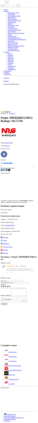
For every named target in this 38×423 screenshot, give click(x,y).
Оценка (3, 284)
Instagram (5, 253)
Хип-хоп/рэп (12, 31)
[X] (9, 170)
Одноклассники (7, 247)
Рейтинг (6, 72)
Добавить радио (11, 414)
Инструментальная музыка (16, 46)
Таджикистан (12, 66)
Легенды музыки (13, 42)
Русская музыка (12, 28)
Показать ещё (5, 387)
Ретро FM (11, 384)
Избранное (7, 74)
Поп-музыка (11, 17)
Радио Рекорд (12, 361)
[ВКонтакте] (2, 170)
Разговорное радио (13, 12)
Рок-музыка (11, 14)
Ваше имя (4, 281)
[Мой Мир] (7, 170)
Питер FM (11, 375)
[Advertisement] (19, 98)
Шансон (10, 23)
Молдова (10, 60)
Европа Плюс (12, 352)
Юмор (10, 35)
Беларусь (10, 55)
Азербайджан (12, 69)
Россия (10, 53)
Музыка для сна (12, 44)
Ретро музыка (12, 22)
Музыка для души (13, 25)
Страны (6, 52)
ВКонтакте (6, 243)
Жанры (6, 11)
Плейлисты (7, 71)
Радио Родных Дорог (14, 365)
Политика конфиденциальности (14, 417)
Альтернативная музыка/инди (17, 39)
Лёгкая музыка (12, 19)
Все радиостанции (9, 416)
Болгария (10, 68)
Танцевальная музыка (14, 20)
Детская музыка (12, 49)
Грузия (10, 64)
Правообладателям (10, 419)
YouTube (5, 250)
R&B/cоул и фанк (13, 47)
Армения (10, 63)
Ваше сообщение (6, 295)
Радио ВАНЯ (12, 356)
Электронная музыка (14, 16)
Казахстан (11, 58)
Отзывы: (12, 113)
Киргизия (11, 61)
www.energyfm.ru (9, 225)
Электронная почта (6, 283)
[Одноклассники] (4, 170)
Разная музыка (12, 36)
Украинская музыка (14, 50)
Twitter (5, 240)
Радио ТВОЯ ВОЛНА (15, 370)
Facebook (5, 237)
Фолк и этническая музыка (16, 33)
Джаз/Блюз (11, 27)
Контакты (7, 421)
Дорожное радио (13, 379)
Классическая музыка (14, 30)
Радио (6, 9)
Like (36, 166)
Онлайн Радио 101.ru (14, 38)
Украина (10, 57)
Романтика (11, 41)
